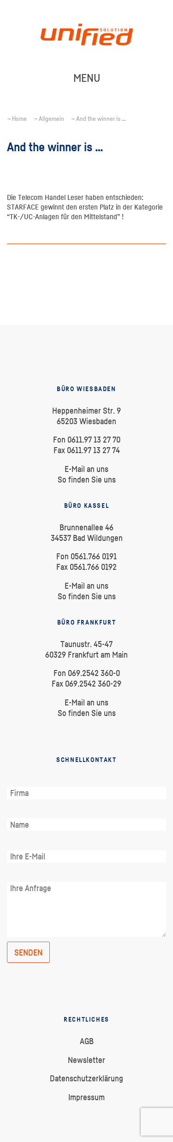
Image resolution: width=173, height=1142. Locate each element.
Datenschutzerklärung (86, 1078)
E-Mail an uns (86, 469)
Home (19, 118)
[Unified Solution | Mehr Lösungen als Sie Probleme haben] (87, 66)
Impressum (86, 1097)
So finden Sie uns (87, 479)
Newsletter (86, 1060)
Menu (86, 77)
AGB (87, 1041)
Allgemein (51, 118)
